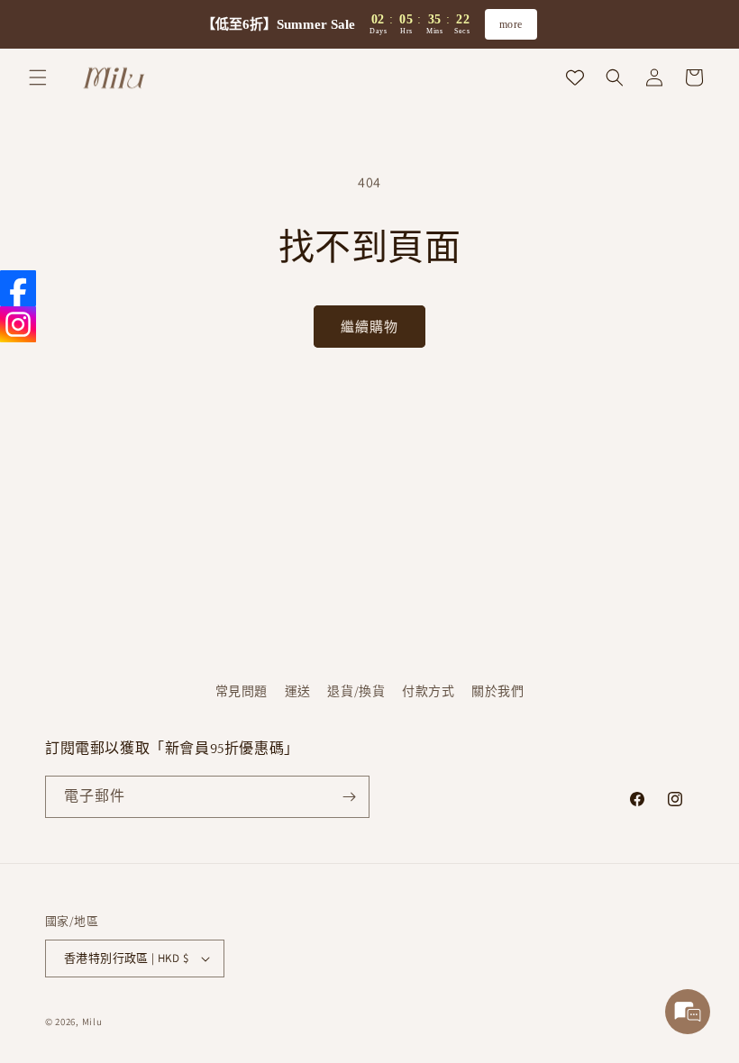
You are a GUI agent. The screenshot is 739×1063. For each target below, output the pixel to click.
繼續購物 (369, 326)
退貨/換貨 (356, 691)
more (511, 24)
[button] (38, 77)
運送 (298, 691)
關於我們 (497, 691)
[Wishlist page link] (575, 77)
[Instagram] (18, 324)
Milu (92, 1021)
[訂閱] (349, 797)
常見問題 (241, 691)
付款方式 (428, 691)
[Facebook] (18, 288)
